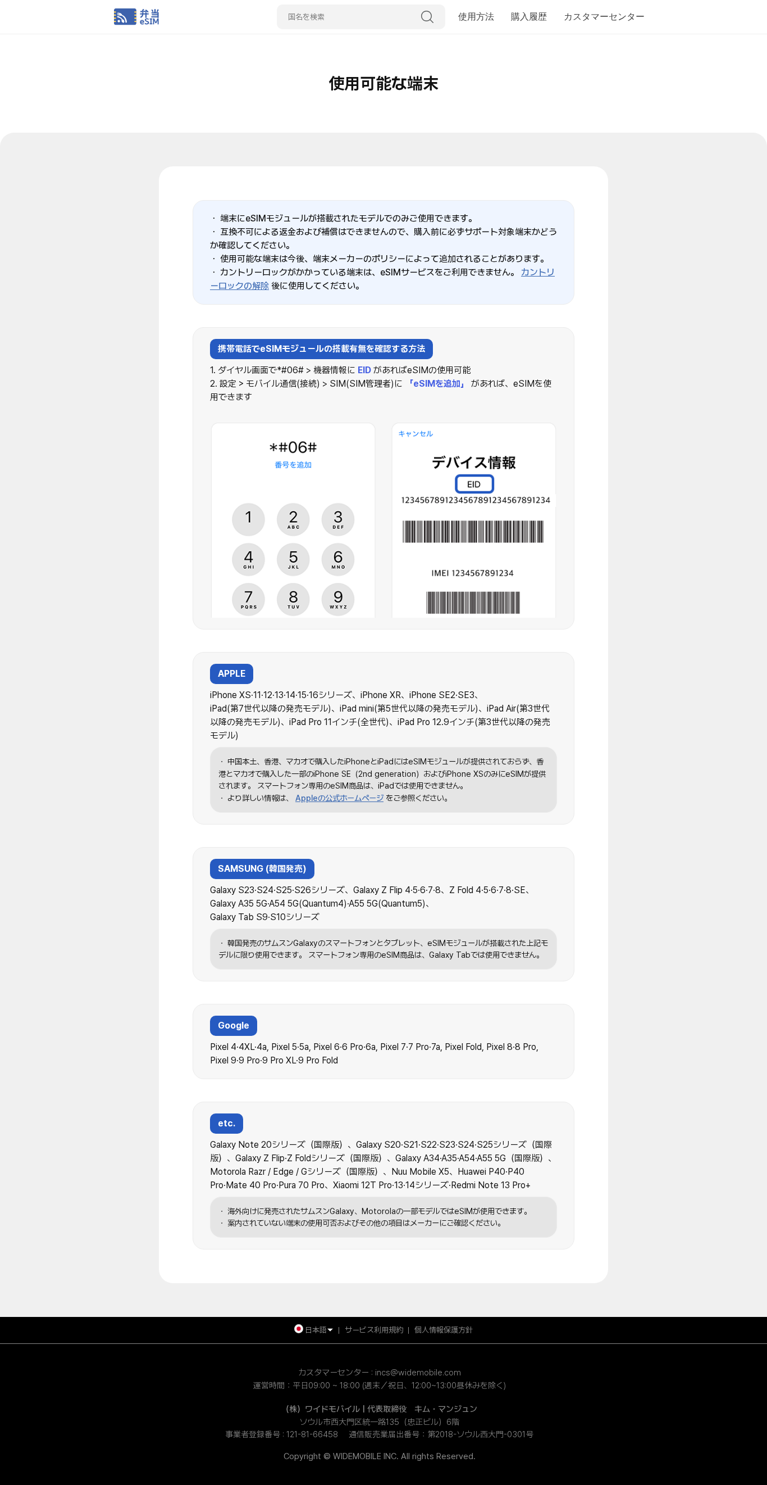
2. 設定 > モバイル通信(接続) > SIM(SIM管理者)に (306, 383)
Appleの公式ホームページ (339, 798)
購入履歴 (529, 16)
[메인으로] (184, 17)
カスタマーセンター (604, 16)
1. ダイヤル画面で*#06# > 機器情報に (282, 370)
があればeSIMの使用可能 (422, 370)
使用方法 (476, 16)
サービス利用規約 (374, 1329)
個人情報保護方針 (443, 1329)
